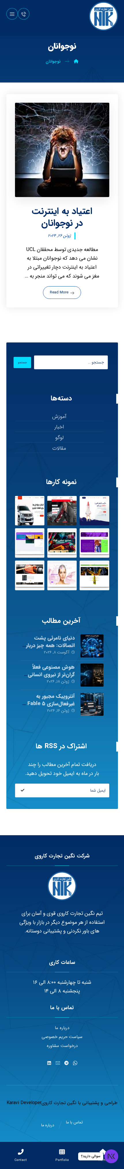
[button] (12, 14)
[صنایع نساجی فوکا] (62, 543)
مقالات (59, 448)
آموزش (59, 417)
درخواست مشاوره (62, 1045)
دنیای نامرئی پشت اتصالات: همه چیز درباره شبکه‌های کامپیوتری (49, 645)
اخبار (59, 427)
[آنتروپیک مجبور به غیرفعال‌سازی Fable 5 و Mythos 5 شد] (92, 704)
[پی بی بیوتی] (62, 575)
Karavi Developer (24, 1102)
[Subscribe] (22, 790)
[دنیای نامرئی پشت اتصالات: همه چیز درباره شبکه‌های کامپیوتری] (92, 645)
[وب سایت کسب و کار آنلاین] (94, 510)
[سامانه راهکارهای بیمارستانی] (29, 543)
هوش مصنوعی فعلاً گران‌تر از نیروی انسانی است (51, 674)
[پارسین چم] (94, 575)
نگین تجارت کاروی (59, 1102)
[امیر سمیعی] (94, 543)
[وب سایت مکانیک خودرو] (62, 510)
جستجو (22, 362)
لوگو (59, 438)
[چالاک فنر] (29, 575)
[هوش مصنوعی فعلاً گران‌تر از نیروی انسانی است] (92, 675)
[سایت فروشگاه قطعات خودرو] (29, 510)
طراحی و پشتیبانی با (96, 1102)
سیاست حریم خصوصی (62, 1036)
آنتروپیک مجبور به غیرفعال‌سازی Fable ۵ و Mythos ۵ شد (49, 703)
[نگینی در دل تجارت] (103, 16)
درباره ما (62, 1027)
